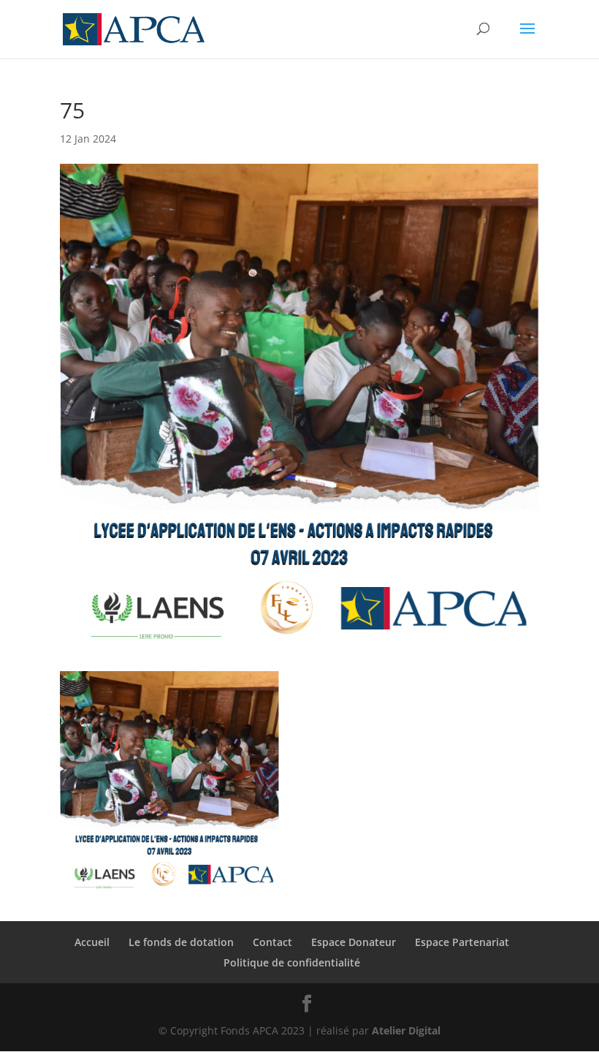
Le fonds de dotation (181, 942)
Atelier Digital (406, 1030)
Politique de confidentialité (292, 962)
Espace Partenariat (462, 942)
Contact (272, 942)
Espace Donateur (353, 942)
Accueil (92, 942)
